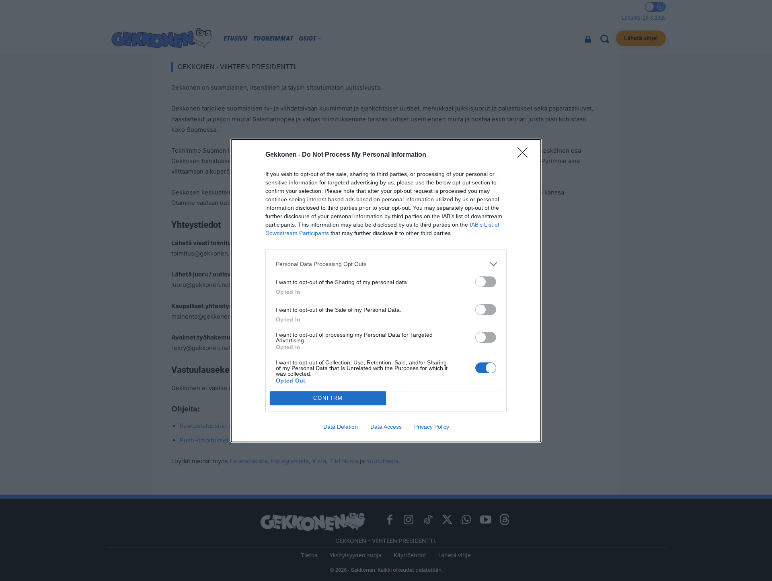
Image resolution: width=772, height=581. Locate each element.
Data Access (386, 426)
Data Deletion (340, 426)
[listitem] (386, 264)
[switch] (485, 281)
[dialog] (386, 290)
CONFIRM (328, 398)
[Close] (525, 155)
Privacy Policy (431, 426)
